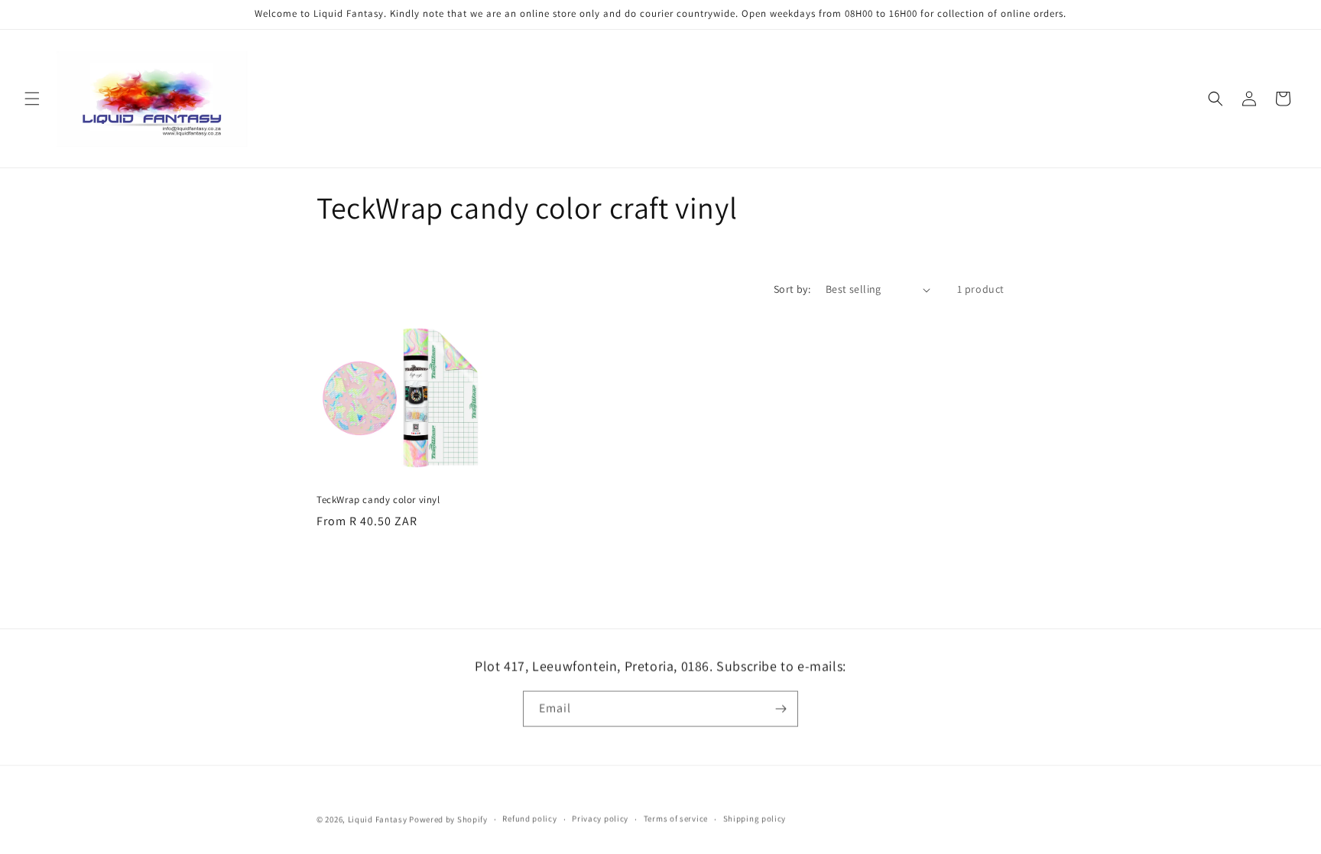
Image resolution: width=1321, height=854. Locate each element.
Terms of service (676, 818)
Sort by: (792, 289)
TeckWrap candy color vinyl (378, 500)
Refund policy (529, 818)
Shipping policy (755, 818)
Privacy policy (600, 818)
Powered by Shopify (448, 818)
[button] (32, 98)
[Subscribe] (780, 708)
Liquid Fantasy (377, 818)
